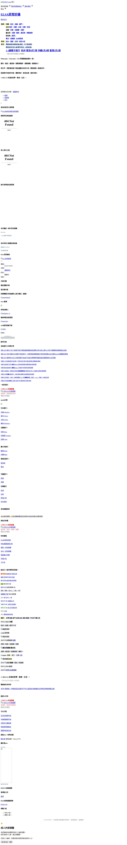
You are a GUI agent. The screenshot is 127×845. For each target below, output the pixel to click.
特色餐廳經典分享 (7, 544)
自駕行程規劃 (12, 604)
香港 (2, 796)
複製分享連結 (5, 396)
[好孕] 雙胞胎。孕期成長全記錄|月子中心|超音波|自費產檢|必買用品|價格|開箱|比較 (28, 689)
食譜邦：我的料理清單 (8, 705)
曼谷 (2, 467)
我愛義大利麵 (5, 555)
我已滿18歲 (4, 842)
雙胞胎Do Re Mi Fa (5, 247)
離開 (10, 842)
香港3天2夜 (55, 50)
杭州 (23, 50)
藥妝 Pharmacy (5, 423)
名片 (5, 100)
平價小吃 (4, 559)
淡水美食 (4, 501)
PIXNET (50, 820)
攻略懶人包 (11, 601)
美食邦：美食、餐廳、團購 (10, 529)
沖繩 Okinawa (5, 412)
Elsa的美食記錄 (6, 540)
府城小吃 (4, 498)
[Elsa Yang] (6, 782)
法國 (14, 640)
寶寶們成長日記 (6, 730)
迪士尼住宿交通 (12, 607)
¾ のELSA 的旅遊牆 (7, 389)
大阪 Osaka (4, 420)
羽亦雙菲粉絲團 (4, 250)
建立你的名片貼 (4, 784)
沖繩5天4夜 (43, 50)
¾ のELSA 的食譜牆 (7, 700)
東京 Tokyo (4, 416)
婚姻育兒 (16, 92)
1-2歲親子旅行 (13, 50)
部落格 (6, 98)
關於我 (3, 739)
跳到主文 (4, 19)
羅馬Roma (4, 451)
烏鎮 (2, 482)
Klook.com (4, 804)
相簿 (5, 95)
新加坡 (3, 463)
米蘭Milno (4, 454)
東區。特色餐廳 (6, 547)
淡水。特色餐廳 (6, 551)
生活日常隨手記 (6, 716)
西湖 (2, 478)
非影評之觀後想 (6, 723)
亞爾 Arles (4, 439)
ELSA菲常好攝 (10, 14)
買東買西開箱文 (6, 727)
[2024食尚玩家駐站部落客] (10, 111)
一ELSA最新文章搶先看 (6, 235)
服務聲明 (81, 820)
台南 (2, 494)
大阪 (20, 655)
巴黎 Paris (4, 432)
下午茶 (3, 562)
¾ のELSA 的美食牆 (7, 525)
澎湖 (2, 490)
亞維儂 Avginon (6, 435)
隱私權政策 (74, 820)
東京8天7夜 (31, 50)
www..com (7, 336)
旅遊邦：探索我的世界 (8, 393)
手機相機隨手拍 (6, 719)
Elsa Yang (3, 232)
